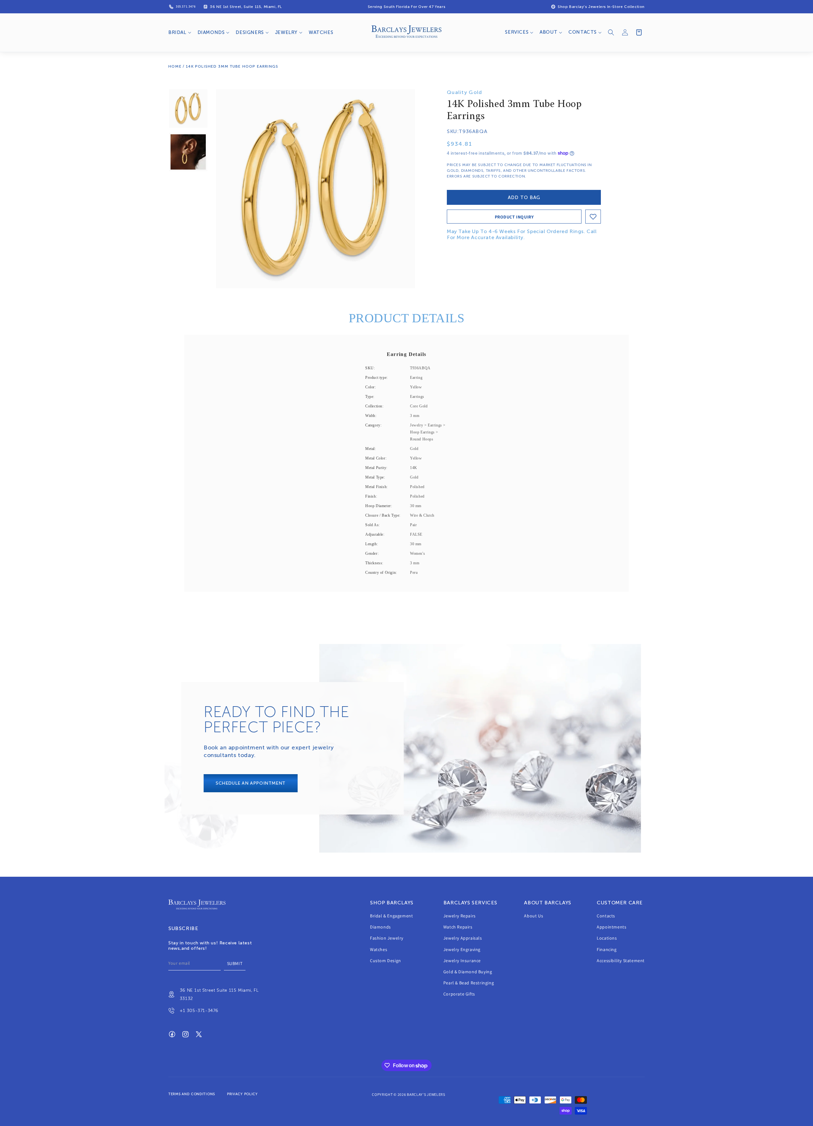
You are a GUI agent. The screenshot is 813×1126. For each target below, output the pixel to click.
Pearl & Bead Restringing (468, 983)
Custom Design (385, 960)
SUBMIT (235, 963)
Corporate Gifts (459, 994)
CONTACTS (582, 32)
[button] (179, 33)
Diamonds (380, 927)
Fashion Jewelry (386, 938)
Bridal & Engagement (391, 916)
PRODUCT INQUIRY (514, 217)
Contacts (606, 916)
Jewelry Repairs (459, 916)
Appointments (611, 927)
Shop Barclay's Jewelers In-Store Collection (601, 6)
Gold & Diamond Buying (467, 972)
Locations (607, 938)
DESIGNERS (250, 32)
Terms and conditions (191, 1094)
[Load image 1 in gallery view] (188, 108)
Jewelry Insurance (462, 960)
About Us (533, 916)
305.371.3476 (185, 6)
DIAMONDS (211, 32)
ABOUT (548, 32)
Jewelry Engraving (461, 949)
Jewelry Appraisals (462, 938)
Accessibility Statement (621, 960)
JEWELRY (286, 32)
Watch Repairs (458, 927)
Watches (378, 949)
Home (175, 66)
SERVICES (516, 32)
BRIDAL (177, 32)
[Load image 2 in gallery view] (188, 152)
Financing (606, 949)
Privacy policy (242, 1094)
